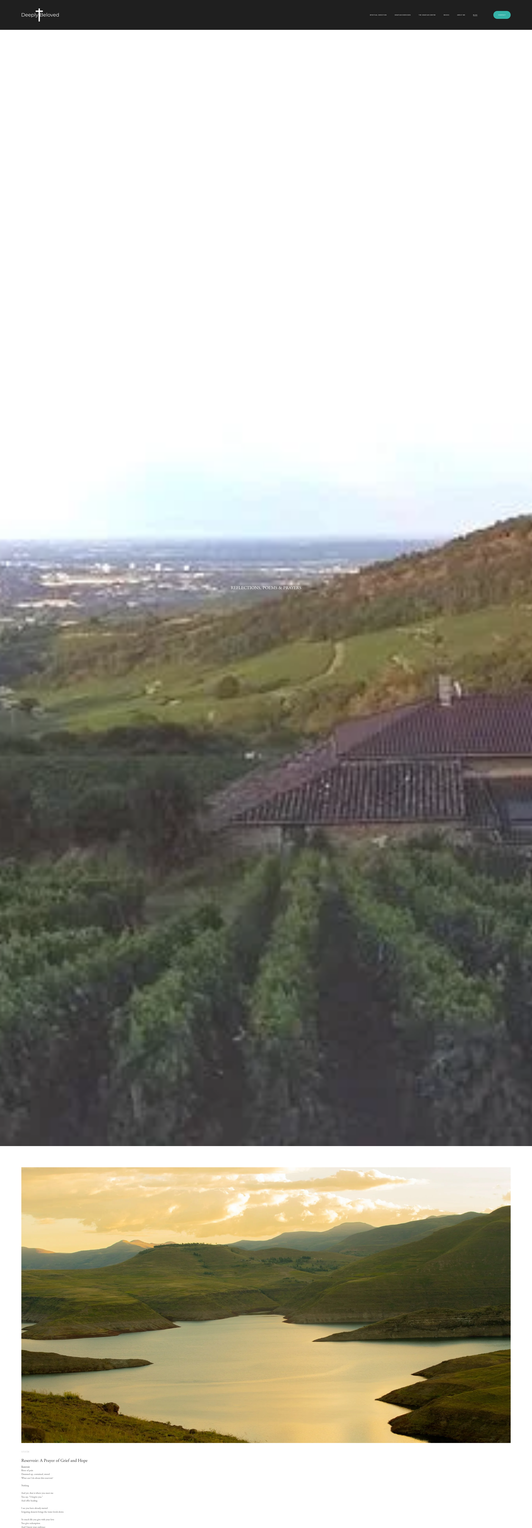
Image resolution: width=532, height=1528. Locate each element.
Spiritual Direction (378, 15)
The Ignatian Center (427, 15)
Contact (502, 15)
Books (446, 15)
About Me (461, 15)
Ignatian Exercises (403, 15)
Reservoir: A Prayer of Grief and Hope (54, 1460)
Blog (475, 15)
